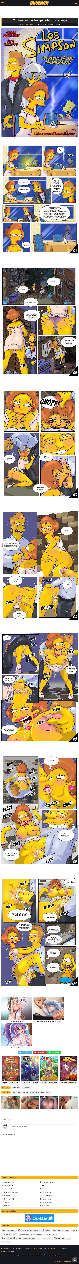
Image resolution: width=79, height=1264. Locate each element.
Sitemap (63, 1248)
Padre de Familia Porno (10, 1192)
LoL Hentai (7, 1196)
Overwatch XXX (8, 1202)
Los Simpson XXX (31, 24)
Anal (3, 1230)
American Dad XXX (48, 1182)
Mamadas (7, 1234)
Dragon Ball (34, 1231)
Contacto (6, 1248)
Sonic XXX (39, 1239)
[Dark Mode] (74, 1259)
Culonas (14, 1092)
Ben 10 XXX (45, 1185)
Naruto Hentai (46, 1199)
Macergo (31, 1092)
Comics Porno (16, 1087)
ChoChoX (21, 24)
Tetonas (48, 1092)
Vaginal (68, 1239)
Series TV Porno (29, 1239)
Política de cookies (8, 1251)
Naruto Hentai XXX (39, 1234)
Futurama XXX (46, 1192)
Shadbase (6, 1206)
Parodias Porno (40, 1092)
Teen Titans (46, 1206)
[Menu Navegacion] (2, 3)
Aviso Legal (28, 1248)
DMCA (55, 1248)
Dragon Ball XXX (8, 1189)
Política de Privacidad (42, 1248)
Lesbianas (74, 1230)
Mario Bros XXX (8, 1199)
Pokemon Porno (47, 1202)
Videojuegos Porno (6, 1241)
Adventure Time (8, 1182)
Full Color (25, 1092)
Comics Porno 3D (11, 1230)
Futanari (67, 1230)
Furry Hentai (58, 1230)
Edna (19, 1092)
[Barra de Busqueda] (76, 3)
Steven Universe (48, 1239)
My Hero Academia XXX (25, 1234)
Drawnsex (45, 1189)
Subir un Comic (17, 1248)
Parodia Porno (52, 1234)
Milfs (15, 1234)
